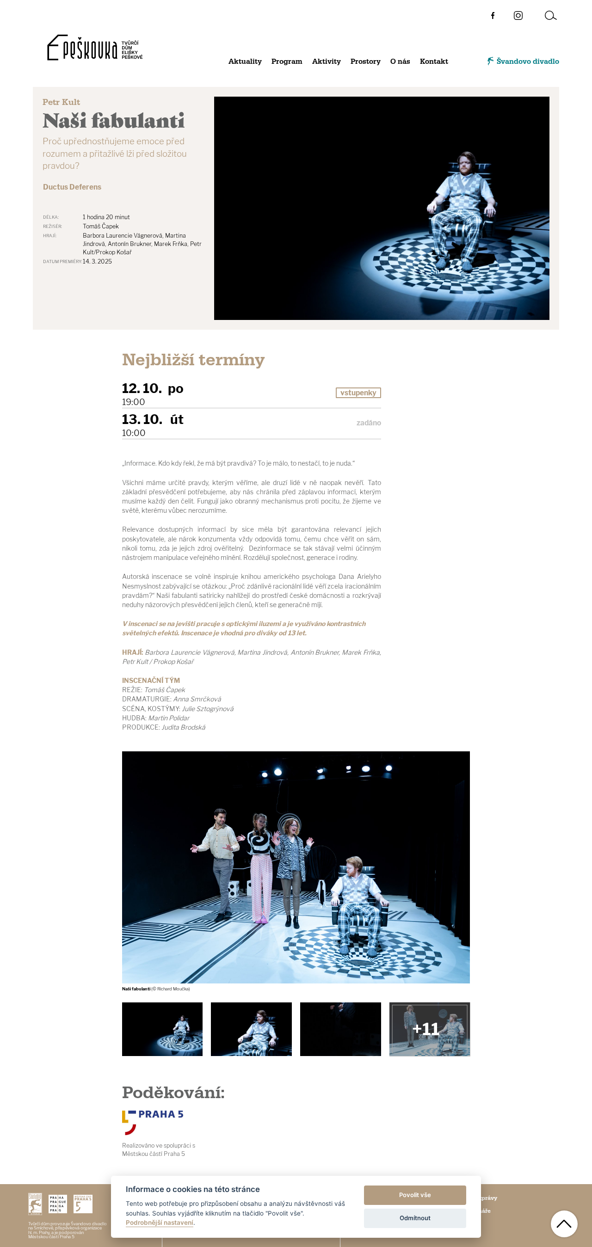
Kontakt (434, 61)
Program (286, 61)
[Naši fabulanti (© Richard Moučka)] (251, 1029)
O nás (400, 61)
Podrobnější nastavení (159, 1222)
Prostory (366, 61)
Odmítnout (415, 1218)
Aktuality (245, 61)
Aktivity (326, 61)
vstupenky (358, 392)
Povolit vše (415, 1194)
